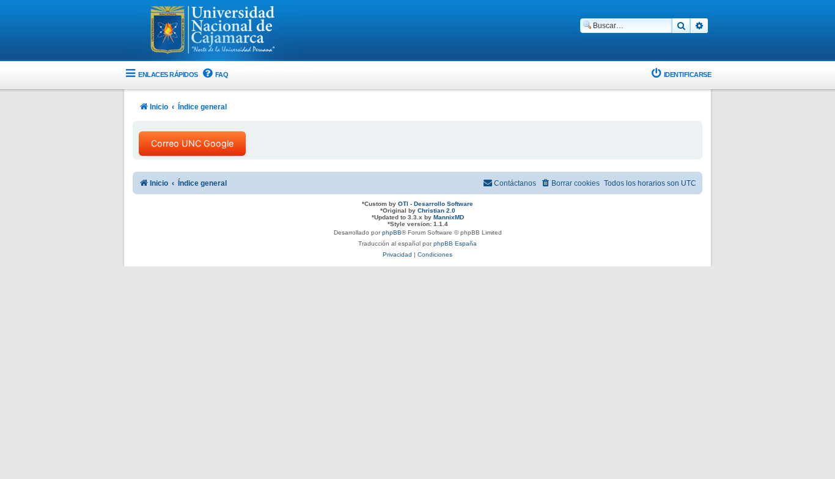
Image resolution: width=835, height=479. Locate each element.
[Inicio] (212, 31)
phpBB (392, 232)
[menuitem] (215, 75)
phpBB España (455, 243)
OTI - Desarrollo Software (435, 203)
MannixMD (448, 217)
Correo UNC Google (192, 143)
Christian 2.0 (436, 210)
